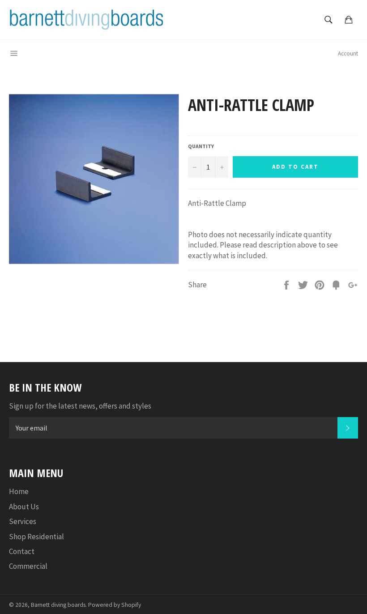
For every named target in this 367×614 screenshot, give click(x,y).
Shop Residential (36, 537)
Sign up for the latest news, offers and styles (80, 406)
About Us (24, 507)
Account (348, 53)
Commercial (28, 566)
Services (22, 521)
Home (19, 491)
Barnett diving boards (58, 605)
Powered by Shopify (114, 605)
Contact (21, 551)
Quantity (201, 146)
